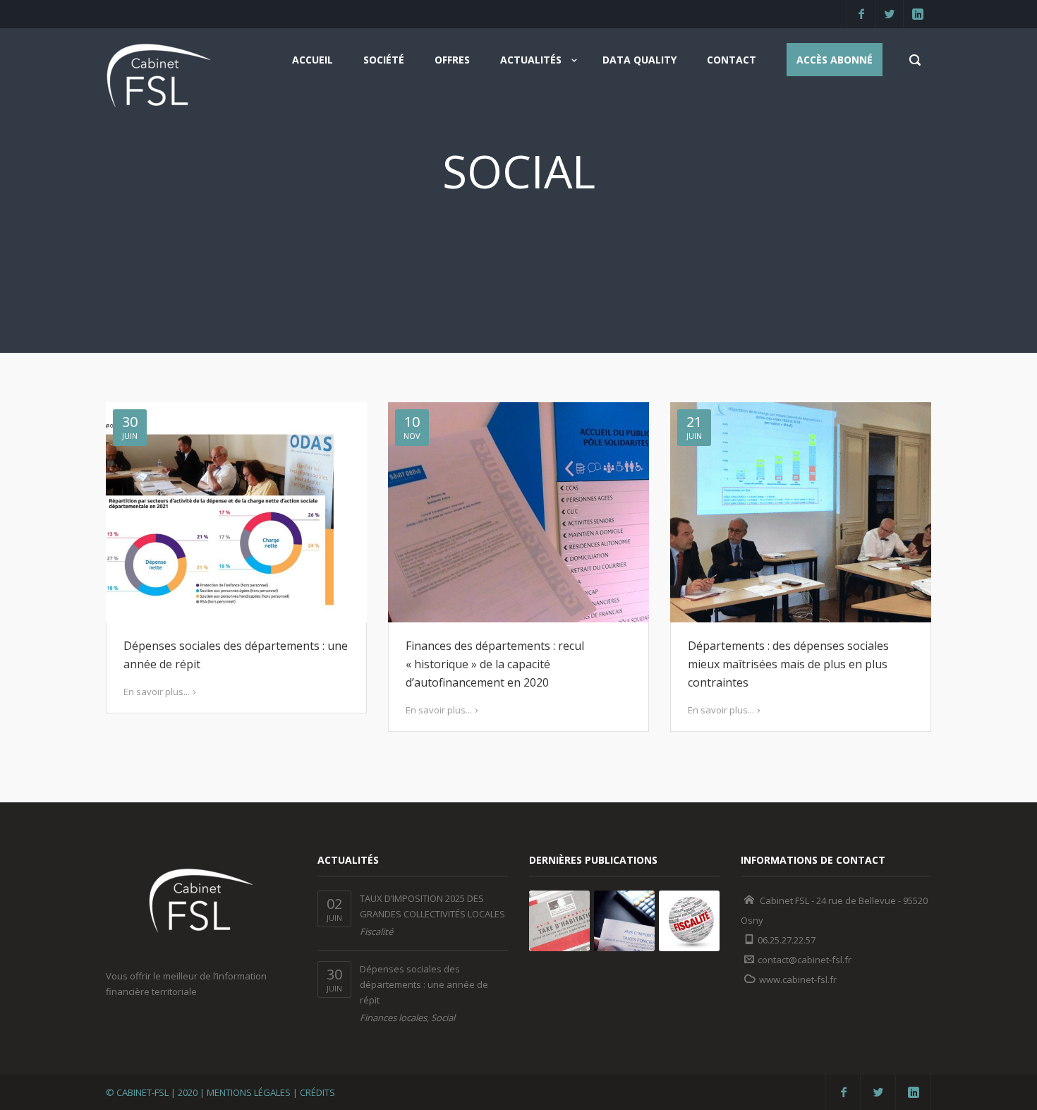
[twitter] (889, 14)
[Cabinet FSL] (159, 80)
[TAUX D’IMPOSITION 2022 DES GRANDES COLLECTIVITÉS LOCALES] (689, 921)
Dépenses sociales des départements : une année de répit (424, 984)
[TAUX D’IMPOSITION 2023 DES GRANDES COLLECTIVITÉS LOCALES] (624, 921)
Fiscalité (376, 931)
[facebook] (861, 14)
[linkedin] (917, 14)
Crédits (317, 1092)
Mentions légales (249, 1092)
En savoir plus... (156, 691)
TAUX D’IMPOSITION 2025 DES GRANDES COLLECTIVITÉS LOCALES (432, 906)
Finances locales (393, 1017)
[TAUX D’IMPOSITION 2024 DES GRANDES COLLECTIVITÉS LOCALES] (559, 921)
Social (443, 1017)
